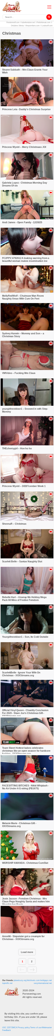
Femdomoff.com (13, 22)
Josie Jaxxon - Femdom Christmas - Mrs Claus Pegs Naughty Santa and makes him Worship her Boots (26, 901)
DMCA (14, 1028)
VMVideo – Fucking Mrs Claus (19, 373)
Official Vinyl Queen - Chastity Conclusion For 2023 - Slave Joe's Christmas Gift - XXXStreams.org (25, 713)
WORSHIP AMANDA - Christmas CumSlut (25, 863)
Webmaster (47, 1028)
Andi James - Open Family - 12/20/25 (22, 222)
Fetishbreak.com (43, 22)
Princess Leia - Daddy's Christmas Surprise (26, 109)
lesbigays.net (46, 980)
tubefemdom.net (28, 22)
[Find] (49, 17)
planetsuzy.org (20, 980)
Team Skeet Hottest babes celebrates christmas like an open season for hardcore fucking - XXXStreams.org (26, 751)
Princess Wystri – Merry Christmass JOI (24, 147)
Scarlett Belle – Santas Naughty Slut (22, 561)
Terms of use (36, 1028)
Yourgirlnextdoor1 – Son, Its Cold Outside (25, 637)
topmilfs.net (7, 983)
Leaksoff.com (47, 26)
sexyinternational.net (43, 983)
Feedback (6, 1030)
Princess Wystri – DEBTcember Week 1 (24, 486)
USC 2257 (6, 1028)
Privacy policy (24, 1028)
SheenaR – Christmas (14, 524)
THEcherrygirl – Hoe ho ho (17, 448)
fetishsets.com (33, 980)
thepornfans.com (33, 26)
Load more (27, 952)
